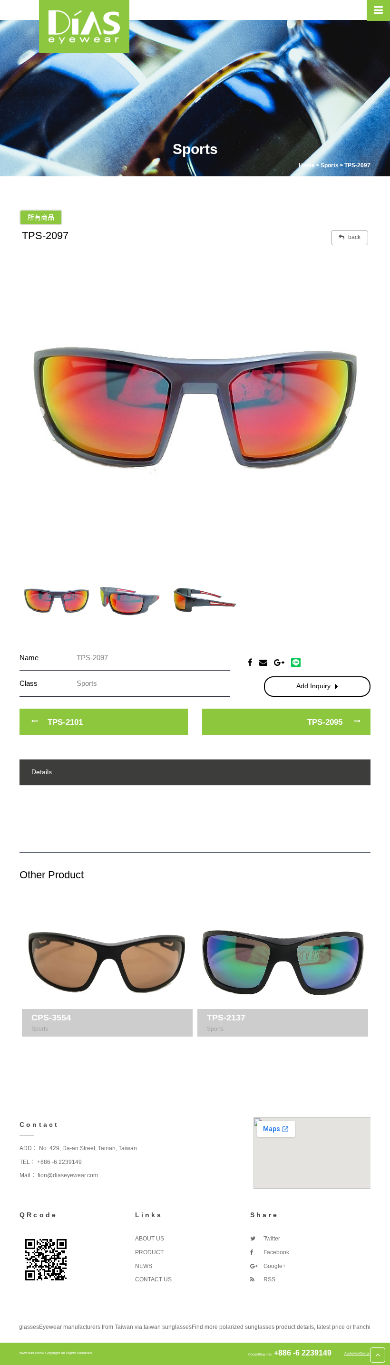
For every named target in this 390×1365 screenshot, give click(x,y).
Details (41, 772)
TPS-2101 (65, 722)
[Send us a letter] (263, 662)
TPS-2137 (226, 1017)
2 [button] (188, 1046)
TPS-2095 (324, 722)
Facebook (275, 1252)
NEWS (143, 1266)
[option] (195, 408)
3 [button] (202, 1046)
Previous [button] (38, 413)
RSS (268, 1279)
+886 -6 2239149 (59, 1162)
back (354, 237)
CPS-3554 (51, 1017)
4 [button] (216, 1046)
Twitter (271, 1238)
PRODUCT (149, 1252)
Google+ (274, 1266)
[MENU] (378, 10)
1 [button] (173, 1046)
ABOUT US (149, 1238)
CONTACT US (153, 1279)
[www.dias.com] (84, 27)
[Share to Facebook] (250, 662)
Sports (39, 1029)
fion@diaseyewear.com (68, 1175)
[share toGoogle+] (279, 662)
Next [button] (351, 413)
